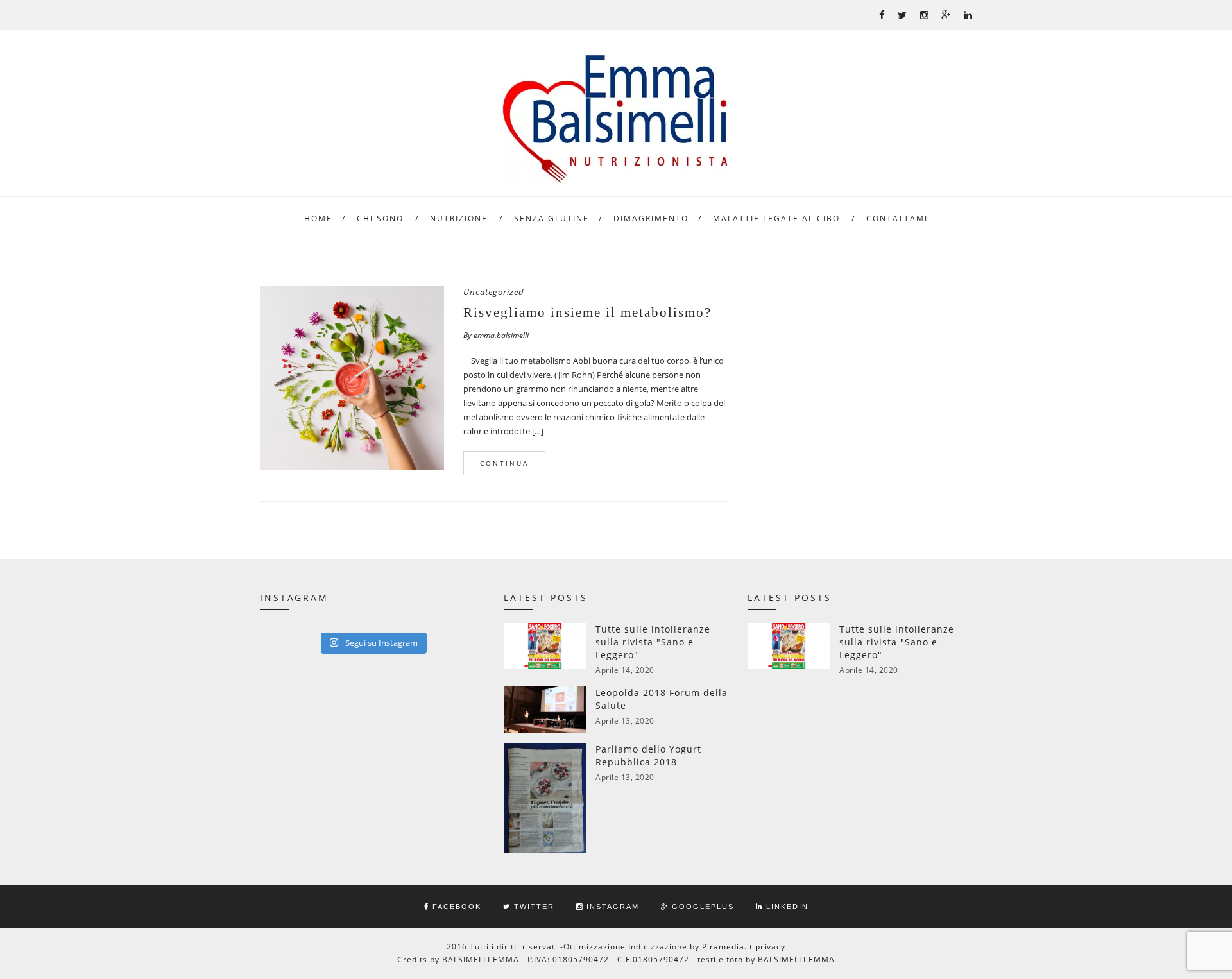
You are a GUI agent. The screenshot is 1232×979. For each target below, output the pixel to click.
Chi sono (380, 218)
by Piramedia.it (721, 946)
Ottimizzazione (594, 946)
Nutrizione (459, 218)
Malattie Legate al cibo (776, 218)
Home (318, 218)
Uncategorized (493, 292)
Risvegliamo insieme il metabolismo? (587, 312)
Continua (504, 463)
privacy (770, 946)
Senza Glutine (551, 218)
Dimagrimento (651, 218)
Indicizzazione (657, 946)
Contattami (897, 218)
